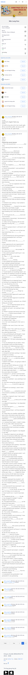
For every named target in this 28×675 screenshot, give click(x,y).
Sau (14, 643)
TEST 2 (4, 139)
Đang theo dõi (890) (5, 84)
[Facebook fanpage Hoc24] (8, 663)
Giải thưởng (4, 52)
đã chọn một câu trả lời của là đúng (14, 581)
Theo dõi (23, 61)
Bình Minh (7, 97)
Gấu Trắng (7, 61)
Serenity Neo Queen (9, 87)
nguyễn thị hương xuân (10, 101)
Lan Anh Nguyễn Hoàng (10, 70)
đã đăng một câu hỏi (13, 116)
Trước (5, 643)
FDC (5, 92)
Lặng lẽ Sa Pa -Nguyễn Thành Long (10, 122)
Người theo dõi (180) (5, 57)
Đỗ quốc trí (7, 79)
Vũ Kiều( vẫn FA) (8, 75)
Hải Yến (6, 66)
